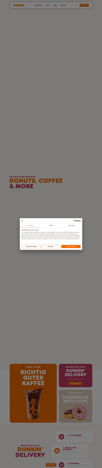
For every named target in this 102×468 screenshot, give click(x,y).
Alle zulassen (71, 246)
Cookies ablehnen (31, 246)
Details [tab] (51, 225)
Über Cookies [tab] (71, 225)
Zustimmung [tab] (30, 225)
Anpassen (50, 246)
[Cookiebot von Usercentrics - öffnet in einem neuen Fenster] (75, 221)
